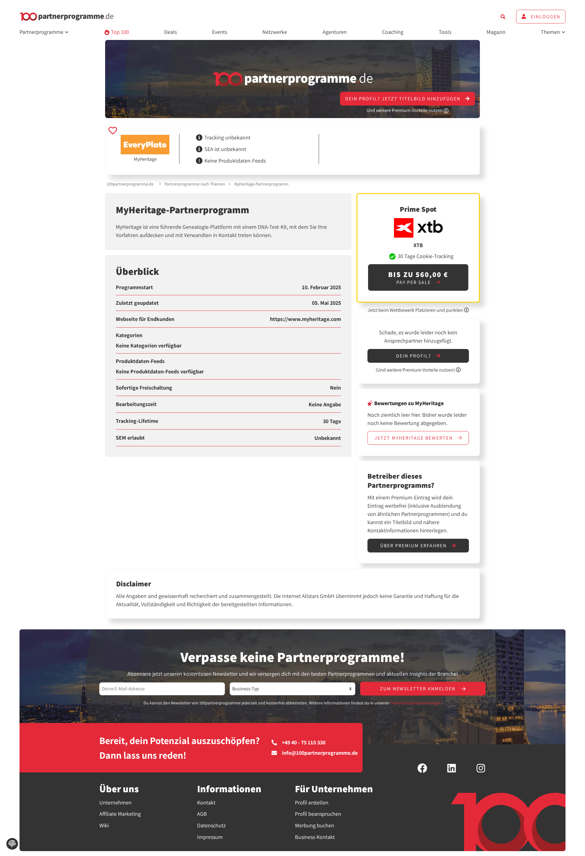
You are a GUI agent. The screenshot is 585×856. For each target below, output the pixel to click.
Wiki (104, 825)
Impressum (210, 836)
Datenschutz (211, 825)
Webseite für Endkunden (145, 319)
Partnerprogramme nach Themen (195, 184)
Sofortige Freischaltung (144, 387)
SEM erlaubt (130, 438)
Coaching (392, 31)
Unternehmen (115, 802)
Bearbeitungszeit (136, 404)
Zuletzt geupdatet (137, 303)
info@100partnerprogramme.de (320, 753)
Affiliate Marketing (120, 813)
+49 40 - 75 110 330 (303, 742)
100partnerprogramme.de (130, 184)
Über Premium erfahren (414, 545)
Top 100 (119, 31)
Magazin (496, 31)
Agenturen (335, 31)
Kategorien (129, 335)
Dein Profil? (414, 356)
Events (219, 31)
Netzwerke (274, 31)
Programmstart (134, 287)
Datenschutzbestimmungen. (416, 703)
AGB (202, 813)
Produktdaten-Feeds (140, 361)
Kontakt (206, 802)
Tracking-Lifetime (137, 421)
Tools (445, 31)
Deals (170, 31)
